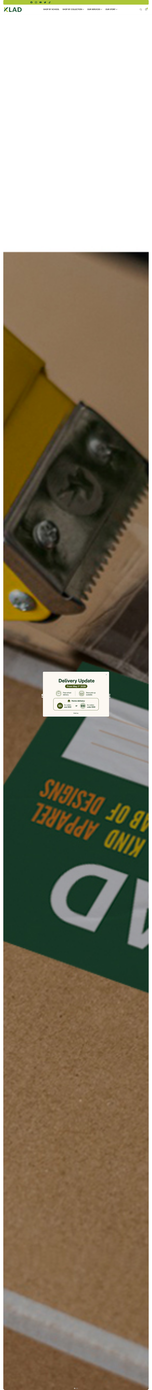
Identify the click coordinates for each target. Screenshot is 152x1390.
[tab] (74, 1388)
